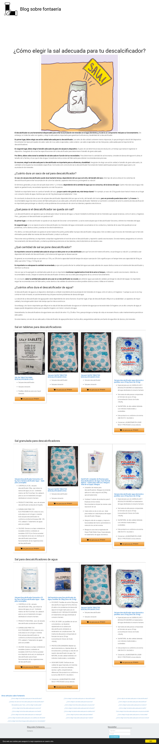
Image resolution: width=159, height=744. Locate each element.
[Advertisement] (79, 32)
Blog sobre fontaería (40, 9)
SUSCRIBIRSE (114, 737)
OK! (150, 741)
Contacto (30, 731)
